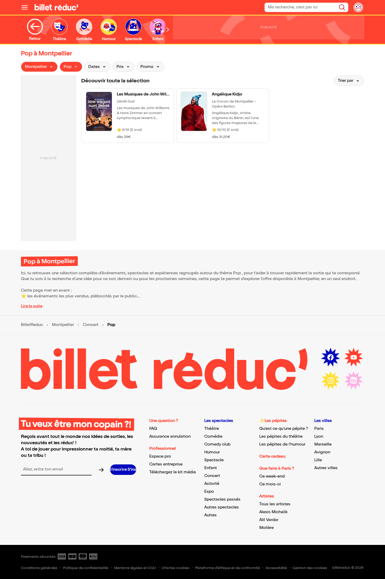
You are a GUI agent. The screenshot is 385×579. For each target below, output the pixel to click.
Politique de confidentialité (85, 568)
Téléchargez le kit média (172, 472)
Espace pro (160, 456)
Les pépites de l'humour (282, 444)
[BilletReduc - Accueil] (56, 7)
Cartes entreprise (166, 464)
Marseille (323, 444)
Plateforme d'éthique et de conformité (227, 568)
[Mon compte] (358, 7)
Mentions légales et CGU (135, 568)
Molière (266, 527)
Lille (318, 460)
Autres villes (326, 467)
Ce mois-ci (270, 484)
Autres (210, 515)
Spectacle (214, 460)
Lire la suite (31, 306)
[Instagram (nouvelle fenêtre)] (330, 380)
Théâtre (211, 428)
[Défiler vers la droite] (168, 30)
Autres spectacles (221, 507)
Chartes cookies (175, 568)
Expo (209, 491)
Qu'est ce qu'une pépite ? (283, 428)
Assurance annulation (170, 436)
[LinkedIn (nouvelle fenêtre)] (353, 380)
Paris (319, 428)
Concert (90, 325)
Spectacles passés (222, 499)
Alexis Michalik (273, 512)
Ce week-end (272, 476)
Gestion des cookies (310, 568)
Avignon (322, 452)
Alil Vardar (268, 519)
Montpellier (63, 325)
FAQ (153, 428)
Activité (211, 483)
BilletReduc (32, 325)
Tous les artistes (274, 504)
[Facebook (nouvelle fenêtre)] (330, 357)
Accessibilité (276, 568)
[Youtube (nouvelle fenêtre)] (353, 357)
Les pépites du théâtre (280, 436)
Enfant (210, 467)
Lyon (318, 436)
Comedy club (217, 444)
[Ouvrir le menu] (26, 7)
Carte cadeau (272, 456)
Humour (212, 452)
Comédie (213, 436)
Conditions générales (39, 568)
